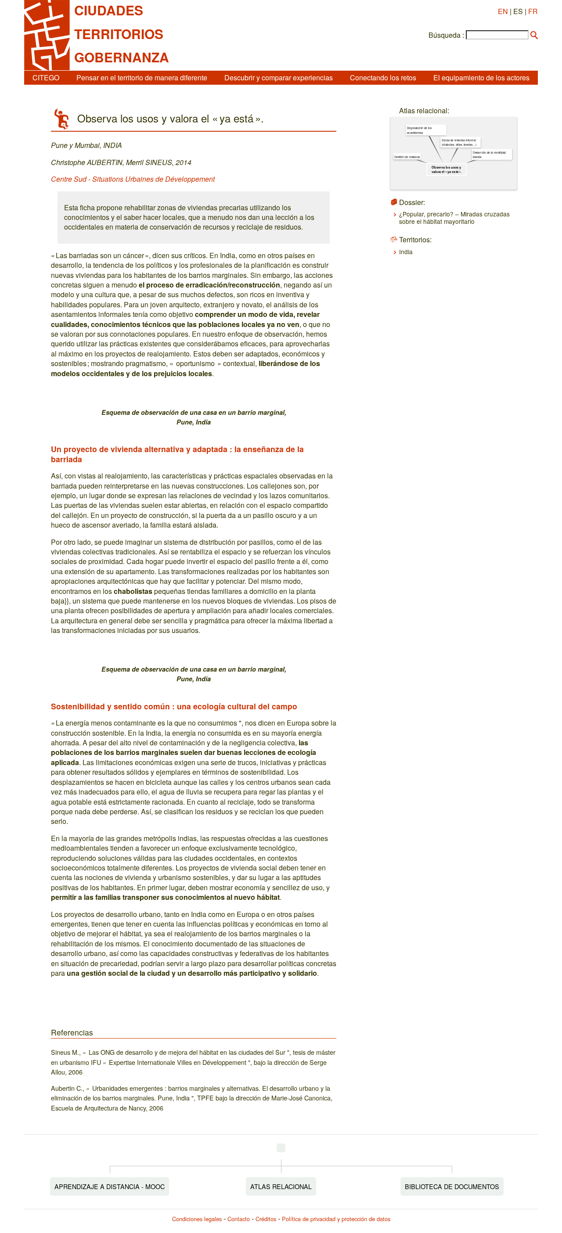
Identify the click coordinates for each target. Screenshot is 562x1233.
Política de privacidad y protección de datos (336, 1219)
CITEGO (45, 77)
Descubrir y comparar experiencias (278, 77)
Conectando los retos (383, 77)
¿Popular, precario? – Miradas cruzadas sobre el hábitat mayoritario (454, 217)
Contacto (238, 1219)
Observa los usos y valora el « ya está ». (446, 169)
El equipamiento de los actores (481, 77)
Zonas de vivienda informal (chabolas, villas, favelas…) (458, 142)
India (406, 251)
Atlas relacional (281, 1186)
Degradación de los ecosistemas (419, 130)
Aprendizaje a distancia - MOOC (109, 1186)
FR (533, 11)
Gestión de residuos (407, 157)
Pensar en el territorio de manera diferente (141, 77)
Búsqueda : (446, 35)
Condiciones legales (197, 1219)
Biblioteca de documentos (452, 1186)
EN (503, 11)
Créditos (266, 1219)
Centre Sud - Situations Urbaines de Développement (133, 179)
